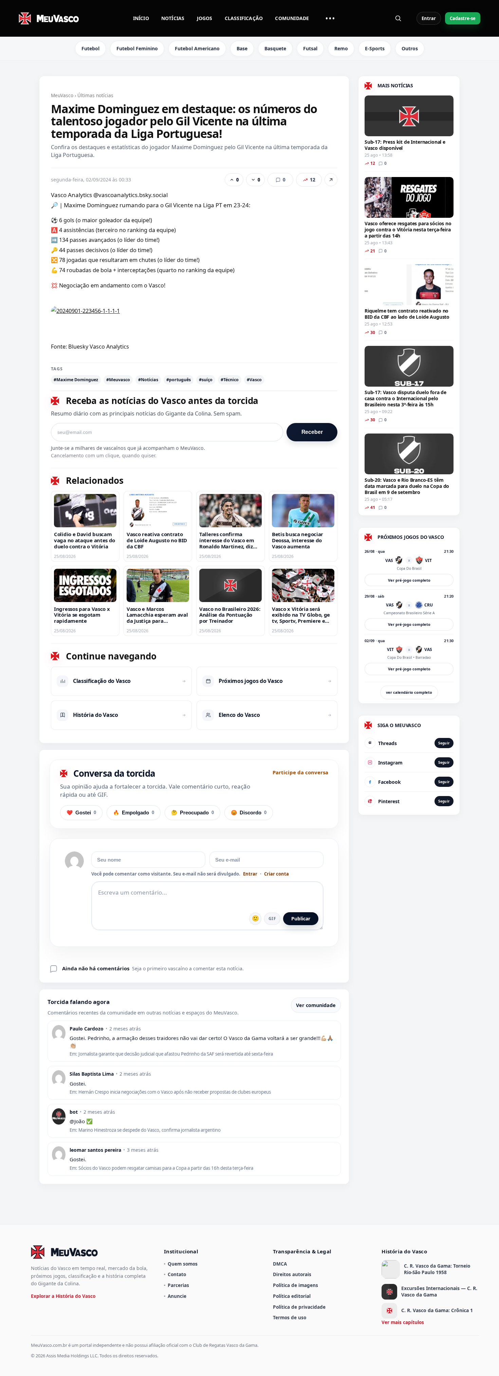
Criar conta (276, 874)
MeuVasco (62, 95)
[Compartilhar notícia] (331, 179)
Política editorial (292, 1296)
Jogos (204, 18)
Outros (410, 48)
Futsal (310, 48)
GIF (272, 918)
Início (141, 18)
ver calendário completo (409, 692)
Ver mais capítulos (403, 1322)
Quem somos (183, 1263)
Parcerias (178, 1285)
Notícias (173, 18)
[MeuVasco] (49, 18)
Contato (177, 1274)
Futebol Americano (197, 48)
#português (178, 380)
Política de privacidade (299, 1307)
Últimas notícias (95, 95)
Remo (341, 48)
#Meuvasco (118, 380)
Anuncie (177, 1296)
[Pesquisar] (398, 18)
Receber (312, 432)
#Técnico (230, 380)
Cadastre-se (463, 18)
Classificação (244, 18)
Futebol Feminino (137, 48)
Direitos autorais (292, 1274)
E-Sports (375, 48)
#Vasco (254, 380)
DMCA (280, 1263)
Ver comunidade (316, 1005)
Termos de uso (289, 1317)
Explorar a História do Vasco (63, 1296)
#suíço (205, 380)
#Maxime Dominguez (76, 380)
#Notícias (148, 380)
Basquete (275, 48)
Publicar (300, 918)
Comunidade (292, 18)
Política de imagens (295, 1285)
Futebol (90, 48)
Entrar (429, 18)
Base (242, 48)
